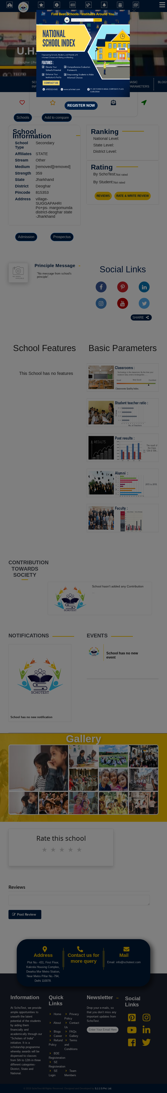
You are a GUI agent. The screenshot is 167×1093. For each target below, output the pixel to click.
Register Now (81, 105)
